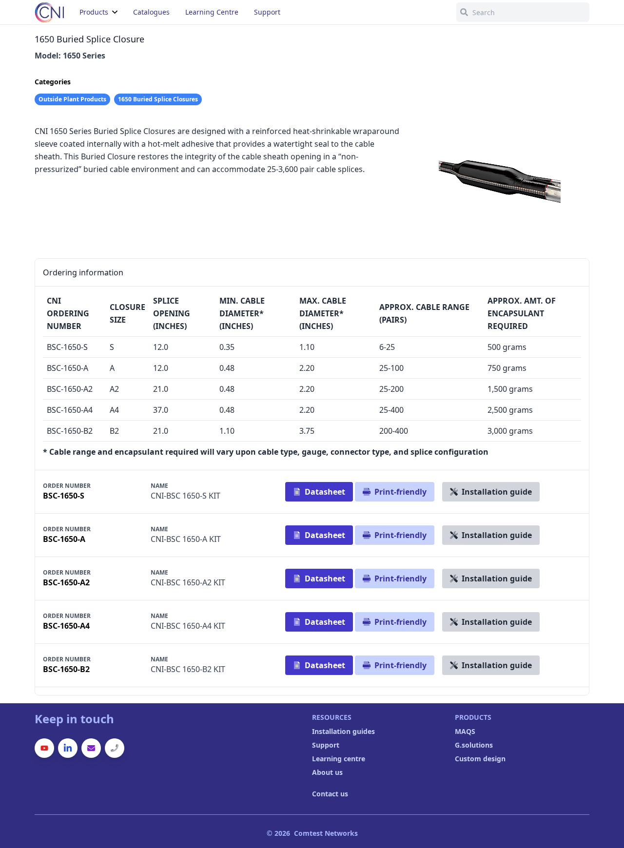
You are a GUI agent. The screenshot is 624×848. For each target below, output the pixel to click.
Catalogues (151, 12)
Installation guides (343, 731)
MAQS (465, 731)
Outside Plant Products (72, 99)
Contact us (330, 793)
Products (93, 12)
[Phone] (114, 748)
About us (327, 772)
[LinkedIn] (68, 748)
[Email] (91, 748)
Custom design (480, 758)
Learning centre (338, 758)
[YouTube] (44, 748)
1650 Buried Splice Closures (158, 99)
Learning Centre (211, 12)
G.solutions (474, 745)
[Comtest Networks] (49, 12)
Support (325, 745)
